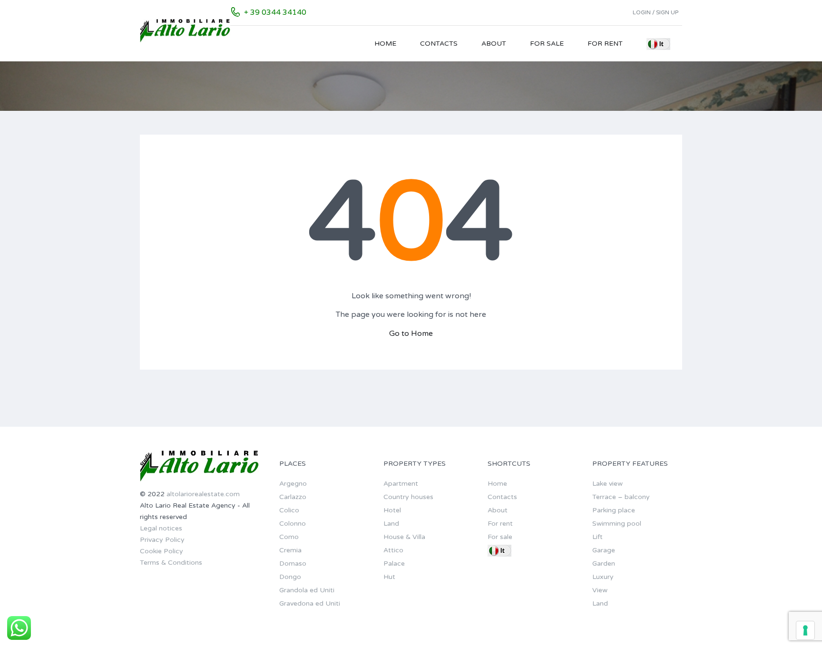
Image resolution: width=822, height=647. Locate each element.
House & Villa (404, 537)
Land (391, 524)
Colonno (292, 524)
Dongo (290, 577)
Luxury (603, 577)
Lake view (607, 484)
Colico (289, 510)
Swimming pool (616, 524)
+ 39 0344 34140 (275, 12)
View (599, 590)
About (493, 43)
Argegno (293, 484)
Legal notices (161, 528)
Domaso (292, 563)
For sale (547, 43)
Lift (597, 537)
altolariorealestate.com (203, 494)
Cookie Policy (161, 551)
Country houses (408, 497)
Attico (393, 550)
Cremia (290, 550)
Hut (389, 577)
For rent (605, 43)
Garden (603, 563)
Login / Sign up (655, 12)
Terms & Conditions (171, 563)
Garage (603, 550)
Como (289, 537)
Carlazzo (292, 497)
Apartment (400, 484)
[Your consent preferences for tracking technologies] (805, 630)
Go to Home (411, 333)
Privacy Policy (162, 540)
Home (385, 43)
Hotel (392, 510)
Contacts (439, 43)
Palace (394, 563)
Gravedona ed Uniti (309, 603)
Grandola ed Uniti (306, 590)
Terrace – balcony (621, 497)
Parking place (613, 510)
